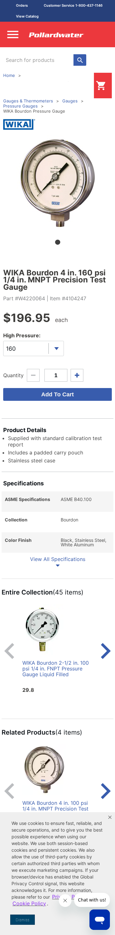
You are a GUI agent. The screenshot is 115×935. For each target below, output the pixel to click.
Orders (22, 5)
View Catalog (27, 16)
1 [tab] (57, 242)
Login (84, 85)
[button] (110, 817)
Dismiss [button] (22, 919)
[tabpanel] (57, 183)
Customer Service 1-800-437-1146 (73, 5)
